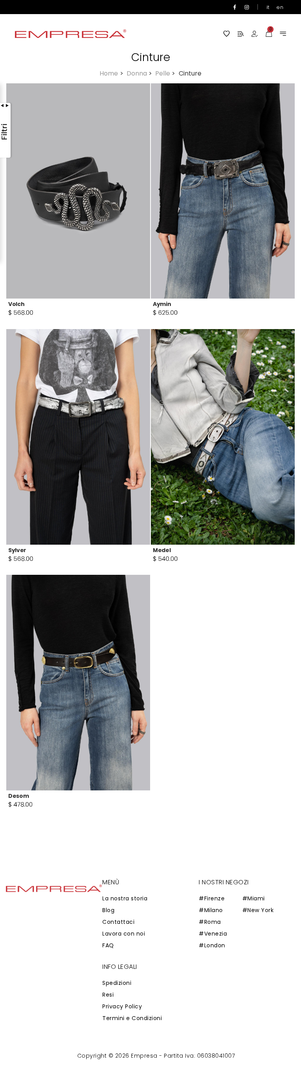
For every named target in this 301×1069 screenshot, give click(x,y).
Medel (161, 550)
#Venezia (213, 934)
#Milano (211, 910)
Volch (16, 304)
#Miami (253, 898)
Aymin (162, 304)
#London (212, 945)
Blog (108, 910)
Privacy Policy (122, 1006)
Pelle (165, 73)
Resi (108, 995)
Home (111, 73)
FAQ (108, 945)
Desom (18, 796)
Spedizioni (116, 983)
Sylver (17, 550)
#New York (258, 910)
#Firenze (212, 898)
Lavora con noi (123, 934)
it (268, 7)
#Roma (210, 922)
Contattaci (118, 922)
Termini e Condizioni (132, 1018)
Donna (139, 73)
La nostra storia (124, 898)
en (279, 7)
